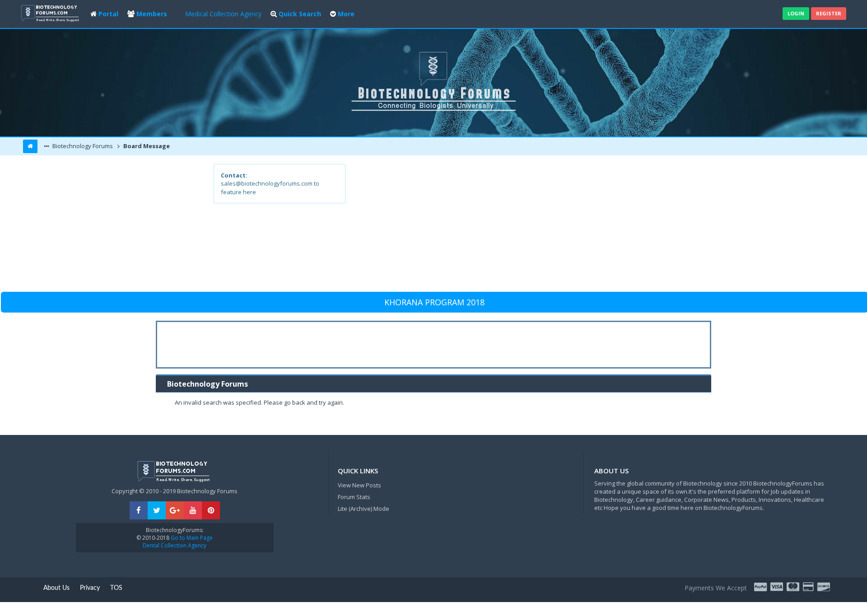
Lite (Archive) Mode (363, 509)
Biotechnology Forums (82, 146)
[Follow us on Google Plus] (175, 510)
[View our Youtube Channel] (193, 510)
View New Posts (359, 485)
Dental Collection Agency (174, 545)
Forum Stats (354, 497)
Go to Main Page (191, 538)
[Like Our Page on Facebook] (139, 510)
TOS (116, 588)
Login (796, 13)
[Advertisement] (499, 227)
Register (828, 13)
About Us (56, 588)
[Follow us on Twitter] (157, 510)
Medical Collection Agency (223, 13)
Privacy (90, 588)
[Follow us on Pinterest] (211, 510)
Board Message (146, 146)
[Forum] (51, 12)
